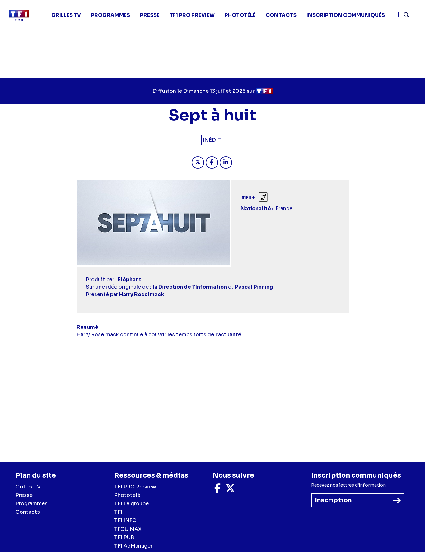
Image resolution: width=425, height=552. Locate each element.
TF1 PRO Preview (135, 487)
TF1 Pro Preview (192, 15)
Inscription (333, 500)
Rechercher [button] (404, 14)
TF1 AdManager (133, 546)
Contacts (28, 512)
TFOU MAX (128, 529)
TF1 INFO (125, 520)
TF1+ (119, 512)
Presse (150, 15)
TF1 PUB (124, 537)
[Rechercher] (409, 15)
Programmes (32, 503)
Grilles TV (66, 15)
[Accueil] (21, 15)
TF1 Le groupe (131, 503)
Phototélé (240, 15)
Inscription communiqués (345, 15)
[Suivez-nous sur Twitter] (230, 490)
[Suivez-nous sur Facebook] (217, 490)
